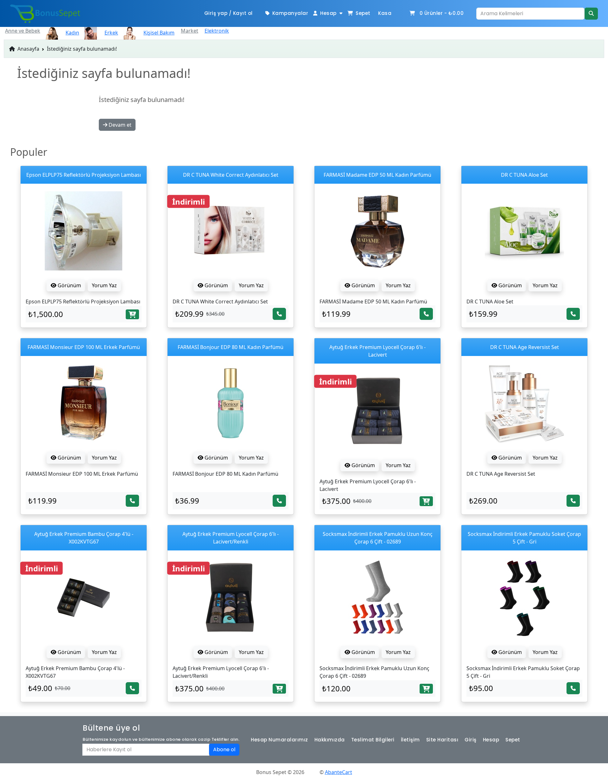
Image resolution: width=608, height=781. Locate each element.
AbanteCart (338, 772)
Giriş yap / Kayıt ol (228, 13)
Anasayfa (27, 48)
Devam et (119, 124)
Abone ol (224, 749)
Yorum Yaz (104, 285)
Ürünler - (442, 13)
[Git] (591, 14)
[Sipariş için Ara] (279, 314)
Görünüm (68, 285)
